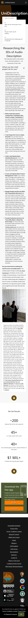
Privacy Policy (14, 528)
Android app (14, 508)
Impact (14, 540)
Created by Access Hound (14, 563)
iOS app (14, 502)
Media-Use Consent (14, 537)
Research (14, 543)
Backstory (14, 555)
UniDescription (9, 2)
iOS (23, 388)
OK (21, 614)
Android (7, 390)
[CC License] (8, 586)
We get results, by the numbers (10, 32)
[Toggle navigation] (26, 3)
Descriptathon (14, 552)
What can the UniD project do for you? (13, 25)
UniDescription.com (10, 227)
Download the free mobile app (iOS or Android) (14, 40)
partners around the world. (12, 89)
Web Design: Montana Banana (14, 566)
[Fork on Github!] (8, 591)
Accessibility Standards (14, 526)
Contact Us (14, 558)
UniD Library (14, 549)
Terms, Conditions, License (14, 531)
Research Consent (14, 534)
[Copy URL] (24, 68)
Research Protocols (11, 614)
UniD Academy (14, 546)
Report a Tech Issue (14, 561)
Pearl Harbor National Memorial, (13, 380)
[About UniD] (8, 577)
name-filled (20, 328)
